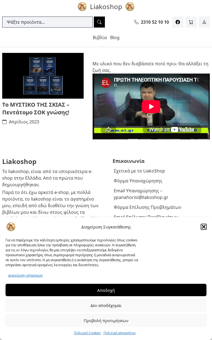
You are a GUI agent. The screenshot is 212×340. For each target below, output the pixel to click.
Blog (115, 37)
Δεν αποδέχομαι (106, 305)
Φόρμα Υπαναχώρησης (138, 181)
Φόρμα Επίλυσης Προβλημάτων (147, 207)
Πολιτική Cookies (87, 333)
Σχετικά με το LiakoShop (139, 171)
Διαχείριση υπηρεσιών (25, 275)
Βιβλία (100, 37)
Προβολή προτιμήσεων (106, 320)
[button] (203, 227)
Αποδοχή (106, 290)
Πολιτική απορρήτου (120, 333)
